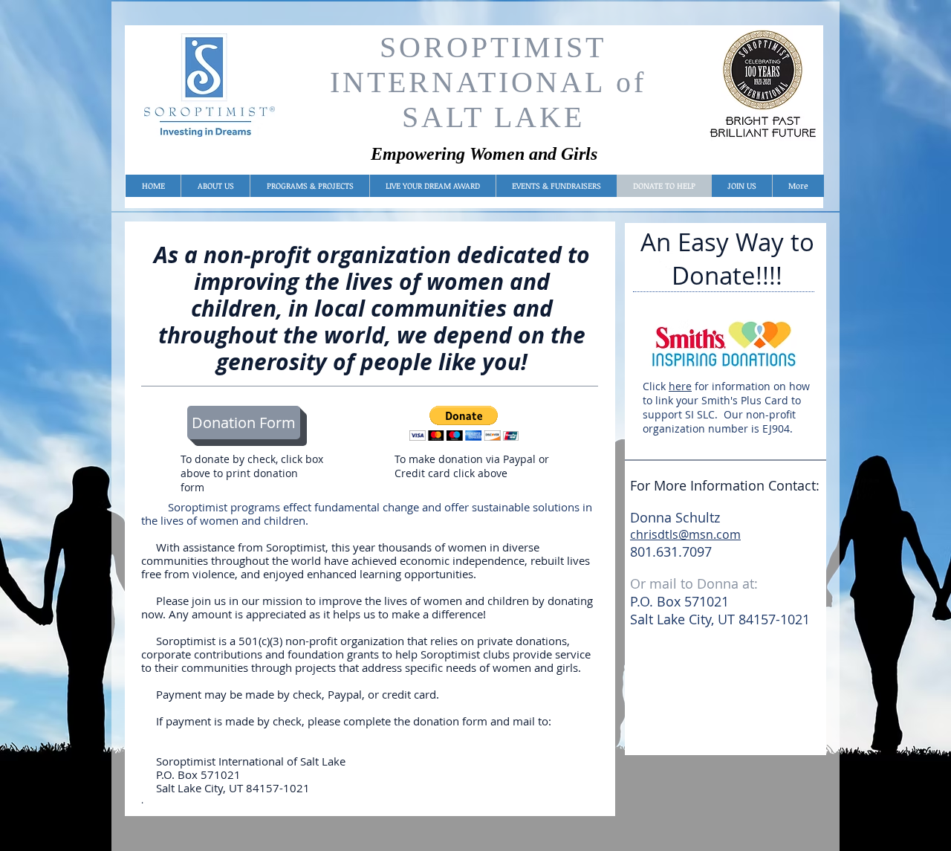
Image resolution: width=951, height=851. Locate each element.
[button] (464, 423)
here (680, 386)
